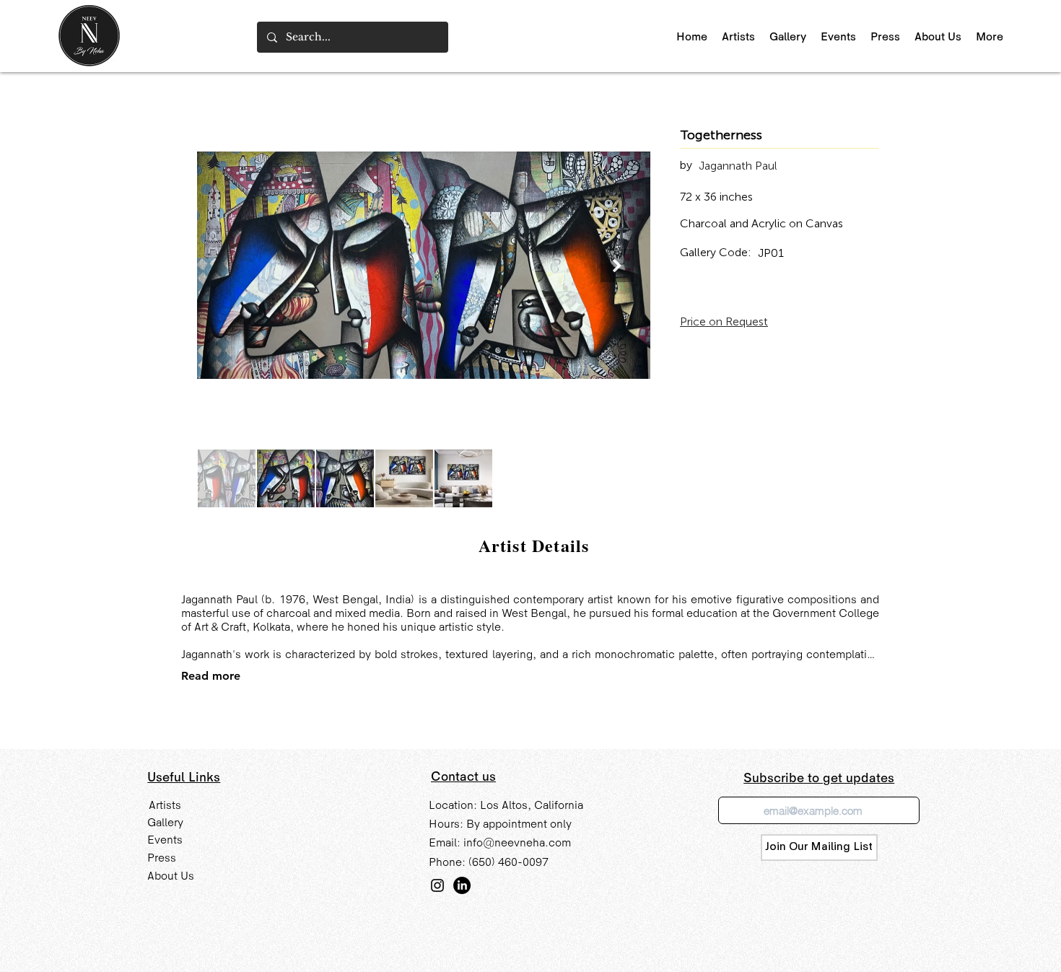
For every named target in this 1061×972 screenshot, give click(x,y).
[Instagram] (437, 885)
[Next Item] (617, 265)
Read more (210, 676)
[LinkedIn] (462, 885)
